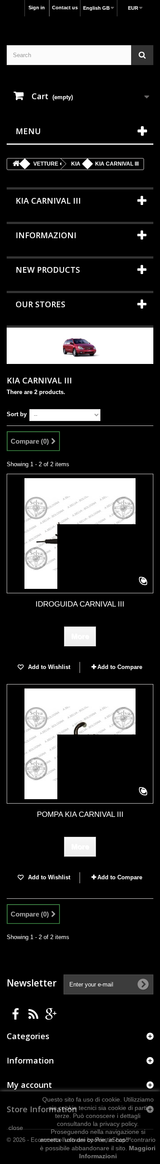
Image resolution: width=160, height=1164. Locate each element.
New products (48, 269)
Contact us (65, 7)
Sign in (36, 7)
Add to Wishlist (48, 667)
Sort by (17, 414)
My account (29, 1084)
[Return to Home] (16, 164)
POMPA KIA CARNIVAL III (80, 814)
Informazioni (46, 235)
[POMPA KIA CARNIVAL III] (80, 743)
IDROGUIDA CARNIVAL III (80, 604)
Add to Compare (119, 667)
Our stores (40, 304)
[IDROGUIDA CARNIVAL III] (80, 533)
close (15, 1127)
